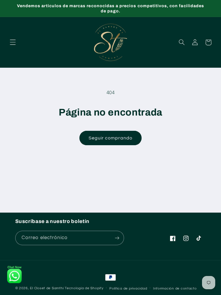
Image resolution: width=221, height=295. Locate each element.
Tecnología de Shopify (84, 288)
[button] (12, 42)
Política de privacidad (128, 288)
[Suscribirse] (116, 238)
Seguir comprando (111, 138)
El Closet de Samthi (47, 288)
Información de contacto (175, 288)
